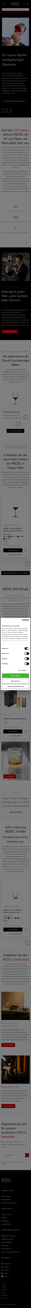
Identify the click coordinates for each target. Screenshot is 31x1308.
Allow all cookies (15, 675)
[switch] (26, 653)
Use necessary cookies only (16, 686)
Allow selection (15, 681)
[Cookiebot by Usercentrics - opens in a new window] (22, 620)
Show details (22, 670)
